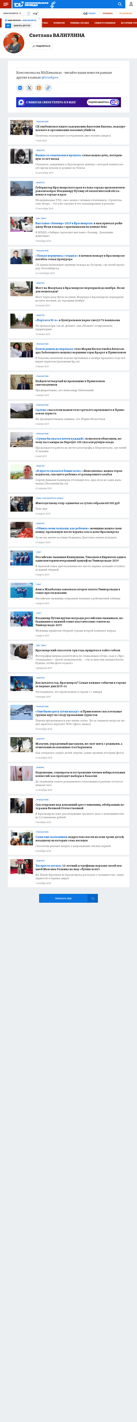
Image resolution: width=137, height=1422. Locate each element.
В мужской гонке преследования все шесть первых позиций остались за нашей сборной (80, 567)
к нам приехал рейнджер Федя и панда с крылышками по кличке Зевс (79, 225)
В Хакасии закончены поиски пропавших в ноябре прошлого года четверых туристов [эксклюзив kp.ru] (80, 359)
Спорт (38, 552)
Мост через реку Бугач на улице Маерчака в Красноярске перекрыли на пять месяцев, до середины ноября (79, 298)
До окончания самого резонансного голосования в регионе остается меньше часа (79, 783)
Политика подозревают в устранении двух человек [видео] (73, 135)
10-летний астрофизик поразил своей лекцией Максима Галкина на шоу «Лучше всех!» (79, 867)
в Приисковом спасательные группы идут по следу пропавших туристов (78, 713)
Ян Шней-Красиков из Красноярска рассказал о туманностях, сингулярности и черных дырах (80, 876)
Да (8, 26)
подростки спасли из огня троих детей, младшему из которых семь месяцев (79, 838)
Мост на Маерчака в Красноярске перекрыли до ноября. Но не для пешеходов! (80, 289)
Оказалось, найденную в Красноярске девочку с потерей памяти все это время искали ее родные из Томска (79, 166)
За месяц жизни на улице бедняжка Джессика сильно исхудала (76, 537)
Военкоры (59, 23)
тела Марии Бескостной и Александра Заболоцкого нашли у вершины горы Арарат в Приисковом (80, 350)
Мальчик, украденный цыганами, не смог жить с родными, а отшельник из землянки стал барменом (78, 745)
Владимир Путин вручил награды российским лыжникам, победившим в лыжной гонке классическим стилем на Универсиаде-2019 (79, 621)
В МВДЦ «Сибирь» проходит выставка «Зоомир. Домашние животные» (74, 234)
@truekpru (50, 77)
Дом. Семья (41, 218)
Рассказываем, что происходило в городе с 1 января (68, 692)
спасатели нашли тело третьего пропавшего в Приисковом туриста (80, 411)
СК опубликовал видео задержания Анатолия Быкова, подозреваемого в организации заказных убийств (80, 128)
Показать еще (63, 898)
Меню (6, 4)
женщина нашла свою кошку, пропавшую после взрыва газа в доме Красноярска (78, 530)
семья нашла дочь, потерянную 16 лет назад (79, 157)
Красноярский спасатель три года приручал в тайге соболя (77, 650)
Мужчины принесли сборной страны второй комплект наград (75, 630)
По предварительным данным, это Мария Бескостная (70, 419)
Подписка (125, 13)
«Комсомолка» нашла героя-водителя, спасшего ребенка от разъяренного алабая (79, 472)
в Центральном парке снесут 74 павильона (77, 320)
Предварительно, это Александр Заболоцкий (64, 390)
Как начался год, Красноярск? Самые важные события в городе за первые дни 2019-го (80, 684)
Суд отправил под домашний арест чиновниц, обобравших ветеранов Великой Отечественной (80, 806)
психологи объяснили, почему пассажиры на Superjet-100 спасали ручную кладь (78, 440)
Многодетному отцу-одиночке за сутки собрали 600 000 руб (77, 503)
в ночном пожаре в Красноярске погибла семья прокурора (80, 257)
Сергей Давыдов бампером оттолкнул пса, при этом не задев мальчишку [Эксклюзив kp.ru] (78, 481)
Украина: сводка (79, 23)
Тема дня (41, 508)
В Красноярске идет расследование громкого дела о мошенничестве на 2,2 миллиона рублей (79, 815)
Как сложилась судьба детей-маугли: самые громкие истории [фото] (79, 753)
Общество (40, 150)
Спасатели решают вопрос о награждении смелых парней (73, 846)
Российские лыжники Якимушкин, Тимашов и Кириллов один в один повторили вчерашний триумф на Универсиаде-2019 (80, 558)
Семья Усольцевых (104, 23)
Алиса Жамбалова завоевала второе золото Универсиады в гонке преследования (77, 591)
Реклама (108, 13)
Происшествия (42, 121)
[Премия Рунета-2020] (51, 4)
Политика (40, 767)
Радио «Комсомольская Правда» (50, 498)
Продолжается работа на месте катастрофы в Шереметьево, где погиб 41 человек (80, 449)
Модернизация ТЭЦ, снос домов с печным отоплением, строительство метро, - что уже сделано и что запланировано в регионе (79, 201)
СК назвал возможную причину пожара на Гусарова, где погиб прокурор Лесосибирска (80, 266)
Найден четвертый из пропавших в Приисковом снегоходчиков (70, 382)
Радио (92, 13)
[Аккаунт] (131, 4)
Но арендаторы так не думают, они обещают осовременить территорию (74, 327)
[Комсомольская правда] (31, 4)
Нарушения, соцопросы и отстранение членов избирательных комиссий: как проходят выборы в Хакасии (80, 774)
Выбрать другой (22, 26)
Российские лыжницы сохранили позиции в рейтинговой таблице (77, 598)
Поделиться (43, 46)
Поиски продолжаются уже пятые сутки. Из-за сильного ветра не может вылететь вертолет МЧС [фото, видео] (80, 722)
